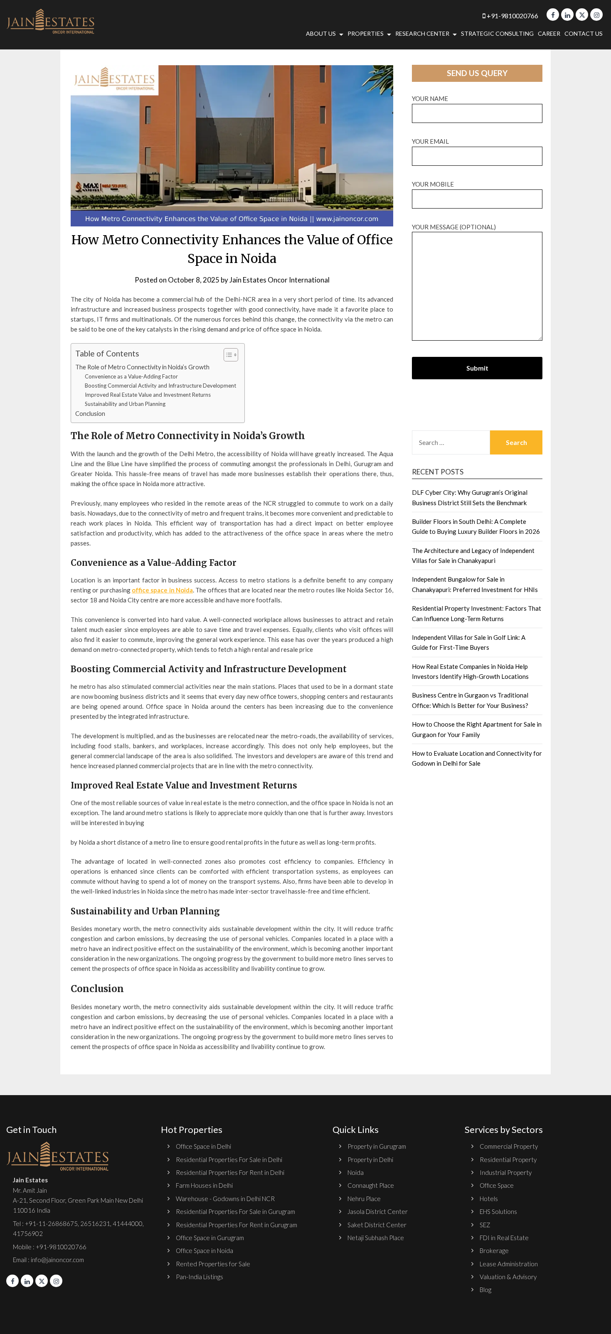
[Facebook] (553, 14)
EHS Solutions (498, 1211)
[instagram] (596, 14)
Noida (355, 1172)
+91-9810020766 (511, 16)
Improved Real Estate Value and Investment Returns (148, 394)
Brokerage (494, 1250)
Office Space (497, 1185)
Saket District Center (377, 1224)
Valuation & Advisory (508, 1276)
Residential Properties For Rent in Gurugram (236, 1224)
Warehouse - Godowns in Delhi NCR (225, 1198)
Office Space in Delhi (203, 1146)
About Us (321, 33)
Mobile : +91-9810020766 (49, 1246)
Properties (365, 33)
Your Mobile (433, 184)
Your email (430, 141)
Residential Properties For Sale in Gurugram (235, 1211)
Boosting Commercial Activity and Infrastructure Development (160, 385)
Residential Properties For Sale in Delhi (229, 1159)
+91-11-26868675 (51, 1223)
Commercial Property (509, 1146)
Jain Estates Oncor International (279, 279)
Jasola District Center (377, 1211)
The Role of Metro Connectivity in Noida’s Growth (142, 367)
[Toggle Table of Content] (226, 355)
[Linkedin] (567, 14)
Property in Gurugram (376, 1146)
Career (549, 33)
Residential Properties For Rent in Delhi (230, 1172)
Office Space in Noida (204, 1250)
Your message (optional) (454, 227)
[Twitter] (582, 14)
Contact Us (583, 33)
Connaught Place (370, 1185)
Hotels (489, 1198)
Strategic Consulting (497, 33)
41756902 (28, 1233)
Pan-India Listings (199, 1276)
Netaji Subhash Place (375, 1237)
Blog (485, 1289)
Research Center (422, 33)
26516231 (95, 1223)
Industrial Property (506, 1172)
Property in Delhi (370, 1159)
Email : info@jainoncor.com (48, 1259)
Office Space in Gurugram (210, 1237)
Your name (430, 98)
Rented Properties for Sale (213, 1264)
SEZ (485, 1224)
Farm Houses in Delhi (204, 1185)
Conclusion (90, 413)
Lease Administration (509, 1264)
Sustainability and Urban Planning (125, 403)
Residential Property (508, 1159)
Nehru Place (364, 1198)
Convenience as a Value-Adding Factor (131, 376)
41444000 (127, 1223)
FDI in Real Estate (504, 1237)
